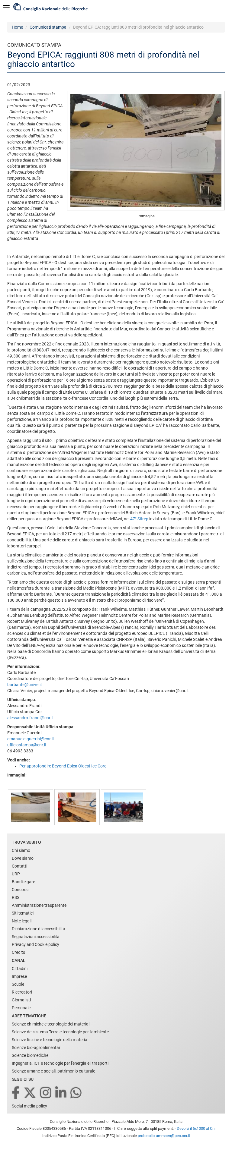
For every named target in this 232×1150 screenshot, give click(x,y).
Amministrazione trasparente (39, 905)
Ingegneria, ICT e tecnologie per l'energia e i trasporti (60, 1063)
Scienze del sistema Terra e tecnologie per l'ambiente (60, 1031)
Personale (21, 1007)
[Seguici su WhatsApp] (76, 1093)
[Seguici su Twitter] (30, 1093)
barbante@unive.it (24, 684)
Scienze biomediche (30, 1055)
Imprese (19, 976)
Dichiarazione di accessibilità (38, 928)
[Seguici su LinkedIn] (61, 1093)
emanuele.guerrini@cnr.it (30, 738)
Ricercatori (22, 992)
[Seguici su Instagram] (46, 1093)
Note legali (21, 920)
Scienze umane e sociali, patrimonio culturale (53, 1071)
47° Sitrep (139, 518)
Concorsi (20, 889)
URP (16, 873)
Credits (18, 952)
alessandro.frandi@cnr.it (30, 717)
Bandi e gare (23, 881)
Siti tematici (23, 913)
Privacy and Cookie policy (35, 944)
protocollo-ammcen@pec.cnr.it (164, 1135)
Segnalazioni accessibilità (36, 936)
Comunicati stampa (48, 27)
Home (17, 27)
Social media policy (29, 1106)
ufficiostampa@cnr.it (27, 744)
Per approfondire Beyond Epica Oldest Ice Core (62, 766)
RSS (15, 897)
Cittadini (19, 968)
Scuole (18, 984)
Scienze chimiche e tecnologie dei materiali (51, 1024)
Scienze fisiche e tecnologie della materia (49, 1039)
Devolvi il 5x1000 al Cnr (196, 1128)
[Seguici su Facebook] (16, 1093)
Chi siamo (21, 850)
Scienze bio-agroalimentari (36, 1047)
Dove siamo (23, 858)
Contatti (19, 866)
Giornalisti (21, 999)
